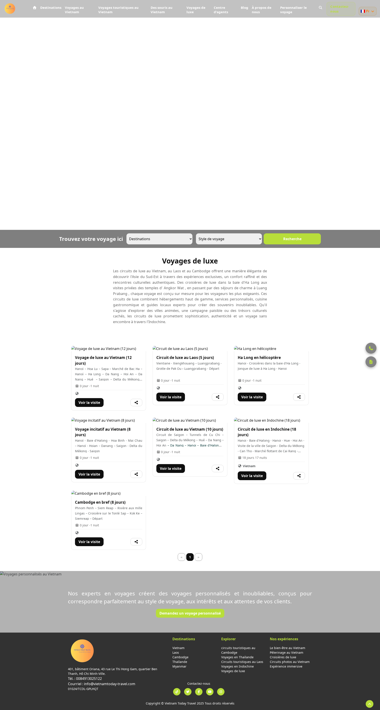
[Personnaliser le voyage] (370, 361)
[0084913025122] (370, 348)
